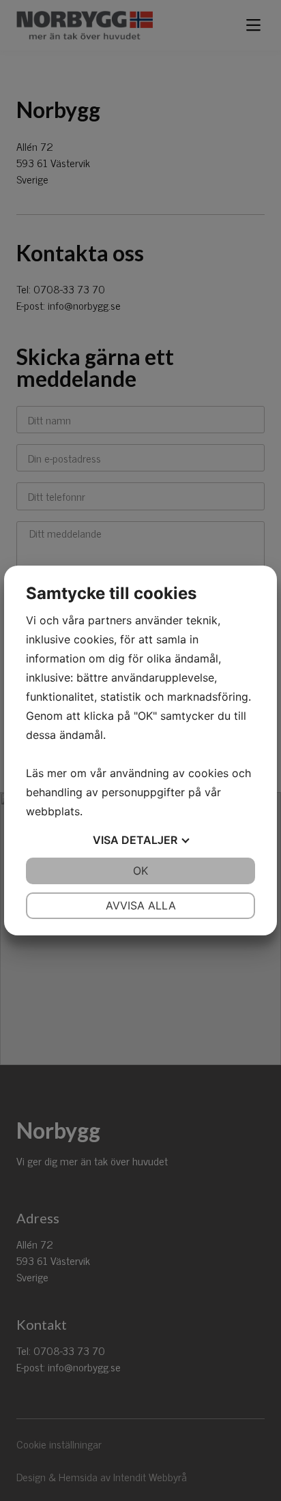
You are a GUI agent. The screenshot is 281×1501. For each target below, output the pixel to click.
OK (140, 870)
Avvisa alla (141, 905)
